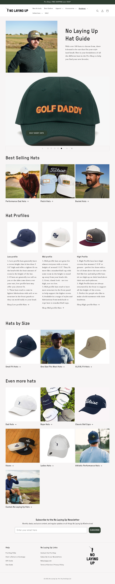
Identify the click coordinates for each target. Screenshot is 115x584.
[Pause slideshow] (72, 148)
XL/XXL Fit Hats (82, 367)
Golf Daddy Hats (36, 133)
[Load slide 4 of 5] (58, 148)
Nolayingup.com (46, 561)
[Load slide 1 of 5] (48, 148)
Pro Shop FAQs (11, 553)
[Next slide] (66, 148)
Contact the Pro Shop (48, 553)
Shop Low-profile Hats (17, 305)
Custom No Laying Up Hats (18, 507)
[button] (59, 8)
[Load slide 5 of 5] (61, 148)
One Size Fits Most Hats (51, 367)
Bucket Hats (80, 201)
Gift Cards (9, 561)
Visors (8, 466)
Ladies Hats (46, 466)
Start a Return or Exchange (15, 557)
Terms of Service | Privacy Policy (52, 565)
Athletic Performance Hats (87, 466)
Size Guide (9, 565)
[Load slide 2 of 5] (51, 148)
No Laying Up (53, 578)
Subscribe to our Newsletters (51, 557)
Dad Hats (10, 424)
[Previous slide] (42, 148)
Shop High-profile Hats (87, 305)
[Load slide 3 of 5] (54, 148)
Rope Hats (45, 424)
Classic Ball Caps (83, 424)
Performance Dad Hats (16, 201)
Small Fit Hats (12, 367)
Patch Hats (46, 201)
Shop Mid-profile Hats (52, 308)
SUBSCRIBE (95, 530)
